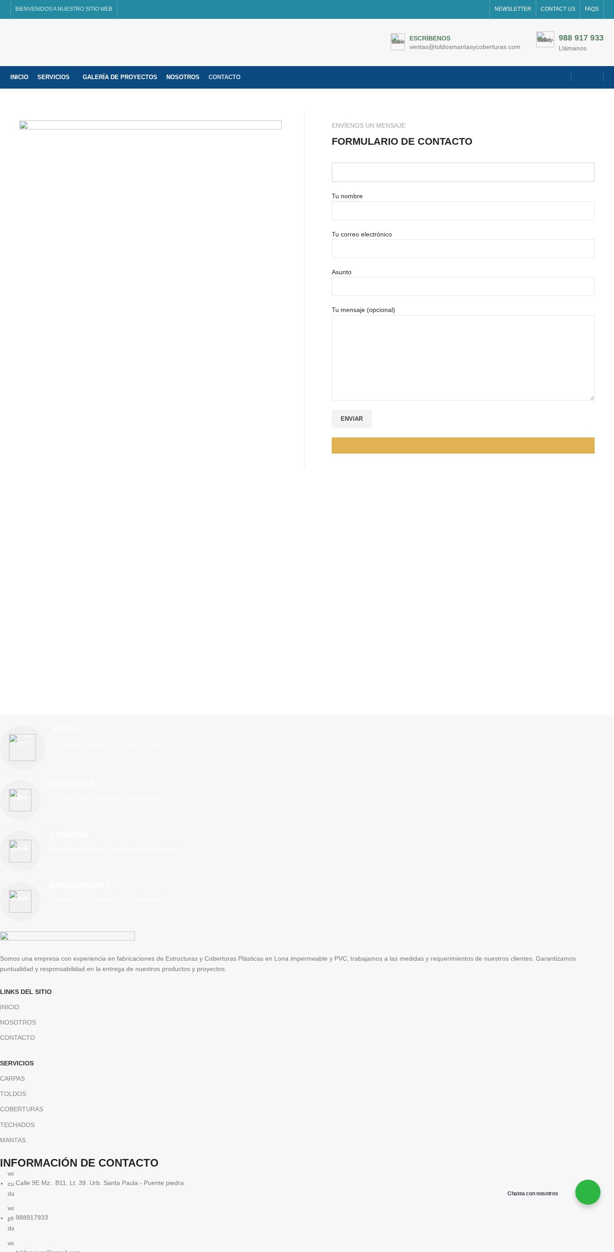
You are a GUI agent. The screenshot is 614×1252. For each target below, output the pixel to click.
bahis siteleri (150, 481)
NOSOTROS (18, 1022)
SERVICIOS (17, 1063)
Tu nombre (347, 196)
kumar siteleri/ (262, 481)
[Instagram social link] (593, 77)
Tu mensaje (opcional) (363, 309)
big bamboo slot (446, 481)
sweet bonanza (108, 481)
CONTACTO (17, 1037)
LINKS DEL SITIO (26, 991)
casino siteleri (188, 481)
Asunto (341, 272)
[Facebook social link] (581, 77)
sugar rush (359, 481)
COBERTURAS (21, 1109)
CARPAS (12, 1078)
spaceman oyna (399, 481)
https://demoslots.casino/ (50, 481)
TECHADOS (17, 1124)
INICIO (9, 1007)
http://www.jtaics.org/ (313, 481)
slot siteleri (225, 481)
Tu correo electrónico (362, 234)
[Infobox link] (456, 42)
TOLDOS (13, 1093)
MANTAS (13, 1140)
